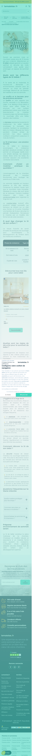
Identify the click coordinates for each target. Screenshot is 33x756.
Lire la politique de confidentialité (10, 389)
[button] (3, 753)
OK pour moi (24, 394)
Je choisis (8, 394)
